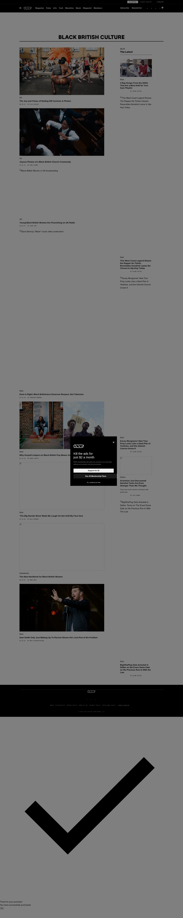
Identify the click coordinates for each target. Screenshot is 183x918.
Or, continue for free (93, 482)
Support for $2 (93, 470)
